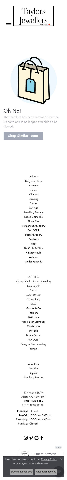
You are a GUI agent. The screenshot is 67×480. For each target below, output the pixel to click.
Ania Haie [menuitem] (33, 277)
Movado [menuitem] (33, 330)
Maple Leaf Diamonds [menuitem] (34, 321)
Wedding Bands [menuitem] (33, 261)
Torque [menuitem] (33, 348)
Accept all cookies (46, 471)
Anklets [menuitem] (33, 176)
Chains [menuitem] (33, 190)
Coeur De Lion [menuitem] (33, 294)
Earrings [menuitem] (33, 207)
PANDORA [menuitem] (33, 230)
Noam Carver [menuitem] (33, 335)
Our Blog (34, 368)
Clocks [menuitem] (33, 203)
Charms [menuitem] (33, 194)
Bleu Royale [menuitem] (33, 286)
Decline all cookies (21, 471)
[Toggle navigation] (8, 25)
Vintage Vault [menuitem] (33, 252)
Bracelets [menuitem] (33, 185)
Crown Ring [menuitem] (33, 299)
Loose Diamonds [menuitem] (33, 216)
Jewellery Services (33, 377)
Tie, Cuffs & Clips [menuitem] (33, 248)
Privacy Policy (49, 459)
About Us (33, 364)
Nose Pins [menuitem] (33, 221)
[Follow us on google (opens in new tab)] (36, 438)
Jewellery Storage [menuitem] (33, 212)
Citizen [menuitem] (33, 290)
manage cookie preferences (32, 463)
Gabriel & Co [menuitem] (33, 308)
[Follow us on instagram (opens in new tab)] (26, 438)
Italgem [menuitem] (33, 312)
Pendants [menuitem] (33, 239)
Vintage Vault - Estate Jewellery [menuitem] (33, 281)
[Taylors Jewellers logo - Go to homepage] (33, 16)
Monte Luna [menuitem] (33, 326)
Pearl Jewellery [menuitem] (33, 234)
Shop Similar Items (23, 135)
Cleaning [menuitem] (33, 199)
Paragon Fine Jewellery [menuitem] (33, 344)
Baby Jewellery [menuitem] (33, 181)
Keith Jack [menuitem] (33, 317)
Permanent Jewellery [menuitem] (33, 225)
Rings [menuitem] (34, 243)
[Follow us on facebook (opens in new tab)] (41, 438)
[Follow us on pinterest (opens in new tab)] (31, 438)
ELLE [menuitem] (33, 303)
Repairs (33, 373)
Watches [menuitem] (33, 257)
